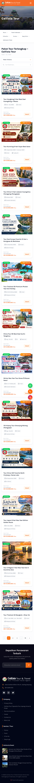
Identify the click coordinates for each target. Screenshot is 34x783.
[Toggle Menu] (30, 3)
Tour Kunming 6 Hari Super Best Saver (16, 146)
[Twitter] (13, 692)
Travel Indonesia (15, 32)
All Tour (8, 54)
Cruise (15, 36)
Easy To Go (25, 36)
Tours (4, 32)
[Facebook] (4, 692)
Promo (6, 730)
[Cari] (31, 65)
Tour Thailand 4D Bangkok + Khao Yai (16, 615)
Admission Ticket (7, 40)
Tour (3, 54)
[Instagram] (8, 692)
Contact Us (7, 717)
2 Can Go (5, 36)
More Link (7, 720)
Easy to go (7, 739)
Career (6, 714)
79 (25, 638)
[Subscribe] (29, 665)
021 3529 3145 (9, 687)
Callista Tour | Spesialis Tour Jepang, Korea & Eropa (17, 707)
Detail (27, 114)
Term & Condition (9, 711)
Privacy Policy (8, 703)
